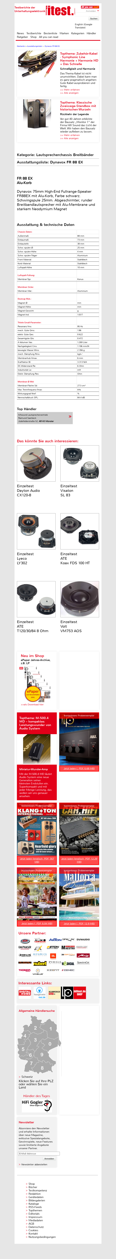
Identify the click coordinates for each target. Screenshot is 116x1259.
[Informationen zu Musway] (24, 964)
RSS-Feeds (35, 1207)
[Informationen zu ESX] (37, 949)
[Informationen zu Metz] (83, 956)
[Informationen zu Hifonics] (40, 956)
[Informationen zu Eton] (53, 949)
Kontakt (33, 1233)
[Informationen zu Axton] (55, 941)
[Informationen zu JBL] (53, 956)
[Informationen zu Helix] (24, 956)
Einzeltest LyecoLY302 (25, 558)
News (20, 33)
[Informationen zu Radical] (68, 964)
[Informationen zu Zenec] (68, 972)
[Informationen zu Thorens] (24, 972)
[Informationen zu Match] (68, 956)
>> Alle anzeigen (69, 92)
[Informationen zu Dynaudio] (83, 941)
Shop (33, 37)
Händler (91, 33)
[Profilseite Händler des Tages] (37, 1111)
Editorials (34, 1214)
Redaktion (35, 1194)
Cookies (33, 1230)
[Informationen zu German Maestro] (68, 949)
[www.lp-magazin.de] (67, 1001)
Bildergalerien (37, 1200)
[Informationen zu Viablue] (37, 972)
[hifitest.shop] (79, 1001)
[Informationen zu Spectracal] (83, 964)
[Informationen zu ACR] (24, 941)
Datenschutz (36, 1227)
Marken (64, 33)
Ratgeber (22, 37)
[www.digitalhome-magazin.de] (24, 1001)
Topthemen (35, 1210)
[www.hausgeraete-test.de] (39, 1001)
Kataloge (34, 1204)
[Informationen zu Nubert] (40, 964)
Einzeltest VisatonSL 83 (68, 491)
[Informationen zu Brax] (68, 941)
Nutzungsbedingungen (42, 1237)
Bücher (33, 1187)
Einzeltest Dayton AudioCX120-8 (28, 491)
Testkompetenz (38, 1190)
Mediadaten (36, 1220)
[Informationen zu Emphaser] (24, 949)
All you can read (48, 37)
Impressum (35, 1217)
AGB (31, 1223)
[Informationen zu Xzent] (53, 972)
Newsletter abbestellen (34, 1164)
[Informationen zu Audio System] (40, 941)
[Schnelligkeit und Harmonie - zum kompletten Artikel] (38, 73)
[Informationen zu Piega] (55, 964)
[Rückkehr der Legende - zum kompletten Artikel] (38, 120)
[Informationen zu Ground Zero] (81, 949)
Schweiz (27, 1077)
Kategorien (77, 33)
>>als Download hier (32, 704)
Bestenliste (50, 33)
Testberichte (33, 33)
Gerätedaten (36, 1197)
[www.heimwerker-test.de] (54, 1001)
